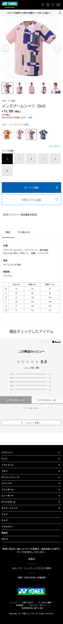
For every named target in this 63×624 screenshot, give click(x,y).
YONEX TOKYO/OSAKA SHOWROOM (31, 578)
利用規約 (19, 605)
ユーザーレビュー (15, 400)
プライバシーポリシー (38, 605)
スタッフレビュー (47, 400)
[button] (57, 48)
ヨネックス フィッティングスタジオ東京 (31, 568)
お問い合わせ (27, 602)
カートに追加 (31, 187)
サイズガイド (55, 146)
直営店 (31, 559)
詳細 (30, 117)
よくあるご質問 (44, 602)
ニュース (13, 602)
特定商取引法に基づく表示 (33, 608)
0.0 (44, 361)
